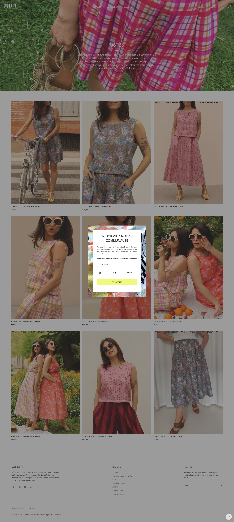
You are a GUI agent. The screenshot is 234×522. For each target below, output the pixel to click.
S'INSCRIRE (117, 282)
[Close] (143, 228)
